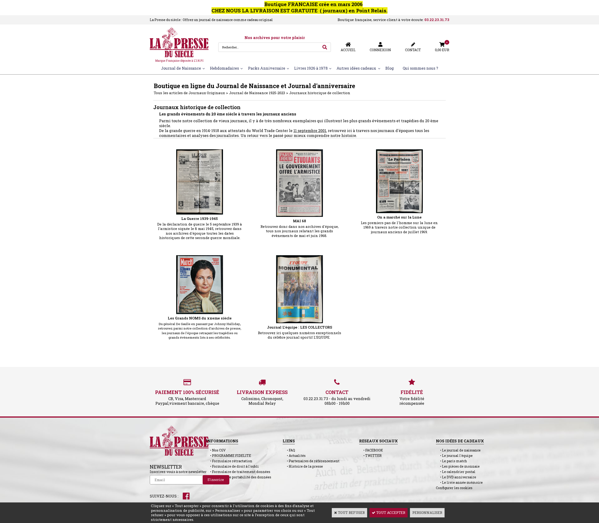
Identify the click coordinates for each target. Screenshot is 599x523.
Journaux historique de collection (319, 92)
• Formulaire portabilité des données (238, 477)
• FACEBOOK (371, 450)
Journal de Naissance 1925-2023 (257, 92)
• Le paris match (451, 461)
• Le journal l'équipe (454, 455)
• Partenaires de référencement (311, 461)
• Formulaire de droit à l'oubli (232, 466)
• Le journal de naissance (458, 450)
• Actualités (294, 455)
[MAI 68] (299, 215)
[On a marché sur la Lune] (399, 211)
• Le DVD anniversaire (456, 477)
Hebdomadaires (224, 68)
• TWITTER (370, 455)
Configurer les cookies (454, 488)
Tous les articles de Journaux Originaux (189, 92)
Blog (389, 68)
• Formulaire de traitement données (238, 471)
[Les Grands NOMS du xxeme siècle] (199, 312)
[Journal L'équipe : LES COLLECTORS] (299, 321)
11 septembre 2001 (309, 130)
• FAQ (289, 450)
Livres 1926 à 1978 (311, 68)
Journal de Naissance (181, 68)
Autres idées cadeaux (356, 68)
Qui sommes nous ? (420, 68)
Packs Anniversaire (266, 68)
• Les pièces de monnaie (458, 466)
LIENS (289, 440)
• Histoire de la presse (303, 466)
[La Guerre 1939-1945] (199, 213)
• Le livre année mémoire (459, 482)
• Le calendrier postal (455, 471)
